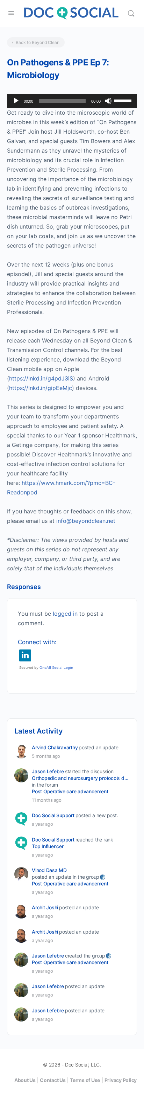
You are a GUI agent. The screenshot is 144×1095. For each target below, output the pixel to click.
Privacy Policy (121, 1080)
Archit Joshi (45, 907)
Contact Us (53, 1080)
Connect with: (37, 642)
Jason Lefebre (48, 771)
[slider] (124, 100)
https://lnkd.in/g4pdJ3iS (41, 378)
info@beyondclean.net (85, 520)
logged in (65, 613)
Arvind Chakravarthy (55, 747)
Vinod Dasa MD (49, 870)
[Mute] (108, 100)
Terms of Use (85, 1080)
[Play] (16, 100)
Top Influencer (48, 846)
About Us (25, 1080)
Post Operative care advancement (70, 791)
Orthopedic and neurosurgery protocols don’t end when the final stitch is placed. (80, 778)
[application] (72, 101)
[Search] (131, 13)
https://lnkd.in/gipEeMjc (40, 387)
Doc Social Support (53, 815)
